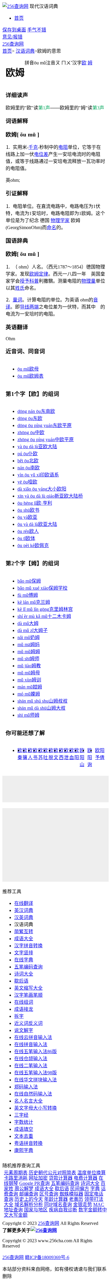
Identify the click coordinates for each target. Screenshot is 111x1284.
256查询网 (13, 43)
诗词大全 (23, 973)
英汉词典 (23, 910)
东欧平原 (44, 425)
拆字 (19, 1016)
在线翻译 (23, 903)
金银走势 (82, 1204)
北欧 (27, 460)
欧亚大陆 (37, 524)
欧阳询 (89, 757)
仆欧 (27, 453)
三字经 (21, 1115)
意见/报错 (12, 36)
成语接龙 (23, 1009)
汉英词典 (23, 917)
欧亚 (27, 517)
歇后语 (21, 980)
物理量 (88, 281)
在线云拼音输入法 (33, 1037)
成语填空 (23, 1129)
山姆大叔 (41, 708)
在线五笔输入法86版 (35, 1051)
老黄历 (76, 1199)
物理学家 (60, 220)
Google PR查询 (34, 1183)
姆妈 (28, 644)
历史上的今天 (29, 1199)
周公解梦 (24, 1188)
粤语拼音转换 (28, 1143)
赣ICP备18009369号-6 (47, 1257)
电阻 (63, 147)
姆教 (29, 665)
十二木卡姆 (44, 616)
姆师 (28, 658)
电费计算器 (85, 1177)
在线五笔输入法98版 (35, 1072)
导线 (24, 306)
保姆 (29, 580)
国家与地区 (36, 1209)
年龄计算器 (56, 1199)
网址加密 (38, 1177)
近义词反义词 (28, 1023)
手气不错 (36, 29)
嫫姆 (28, 693)
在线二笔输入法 (30, 1065)
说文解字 (23, 1030)
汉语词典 (25, 51)
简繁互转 (23, 931)
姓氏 (20, 288)
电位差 (41, 154)
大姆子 (32, 630)
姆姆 (28, 651)
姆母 (28, 672)
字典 (95, 1188)
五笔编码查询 (28, 966)
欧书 (28, 510)
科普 (34, 281)
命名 (51, 227)
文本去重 (23, 1136)
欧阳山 (82, 757)
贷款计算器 (61, 1177)
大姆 (27, 623)
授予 (24, 281)
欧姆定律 (38, 273)
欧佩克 (33, 545)
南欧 (28, 467)
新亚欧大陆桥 (50, 495)
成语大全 (23, 938)
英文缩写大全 (28, 987)
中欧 (30, 432)
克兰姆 (33, 602)
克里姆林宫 (45, 609)
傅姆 (27, 595)
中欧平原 (45, 439)
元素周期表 (16, 1172)
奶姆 (28, 637)
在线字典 (23, 959)
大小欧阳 (41, 488)
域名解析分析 (29, 1204)
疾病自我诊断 (63, 1209)
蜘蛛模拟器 (71, 1193)
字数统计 (23, 1122)
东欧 (29, 418)
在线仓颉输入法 (30, 1058)
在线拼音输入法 (30, 1044)
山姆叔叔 (42, 700)
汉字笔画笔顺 (28, 995)
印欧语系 (38, 474)
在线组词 (23, 1002)
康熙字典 (23, 1150)
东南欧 (36, 411)
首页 (19, 18)
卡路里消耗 (16, 1177)
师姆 (28, 715)
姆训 (29, 679)
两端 (34, 306)
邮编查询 (28, 1193)
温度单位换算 (91, 1172)
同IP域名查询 (58, 1204)
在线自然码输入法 (33, 1093)
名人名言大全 (28, 1100)
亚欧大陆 (37, 446)
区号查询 (48, 1193)
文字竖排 (23, 952)
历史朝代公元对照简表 (52, 1172)
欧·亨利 (34, 503)
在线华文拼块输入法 (35, 1079)
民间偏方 (79, 1188)
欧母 (28, 368)
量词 (17, 299)
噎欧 (27, 481)
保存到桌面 (14, 29)
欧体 (26, 538)
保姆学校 (42, 588)
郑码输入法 (26, 1086)
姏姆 (29, 686)
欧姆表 (30, 375)
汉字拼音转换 (28, 945)
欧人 (28, 531)
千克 (33, 147)
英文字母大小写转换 (35, 1107)
